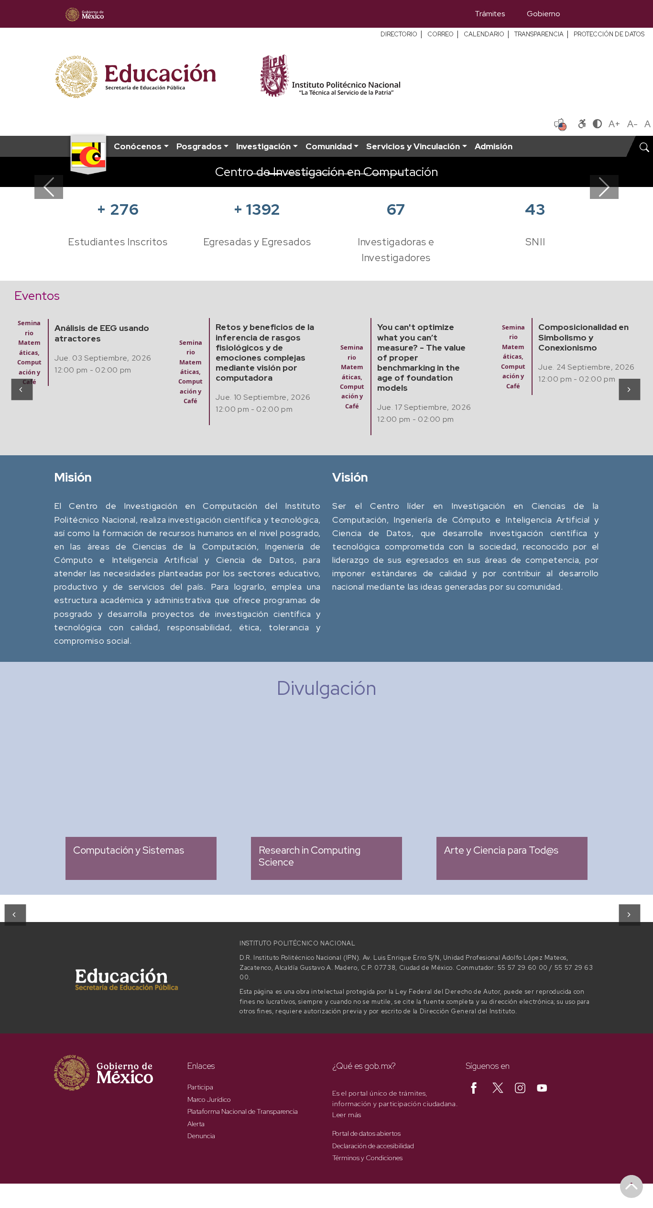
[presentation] (21, 389)
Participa (200, 1087)
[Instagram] (520, 1087)
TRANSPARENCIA (539, 34)
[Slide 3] (292, 173)
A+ (614, 124)
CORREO (440, 34)
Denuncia (201, 1135)
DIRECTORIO (399, 34)
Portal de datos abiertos (366, 1133)
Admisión (493, 146)
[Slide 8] (378, 173)
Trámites (490, 14)
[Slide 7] (361, 173)
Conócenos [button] (138, 146)
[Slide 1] (257, 173)
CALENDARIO (484, 34)
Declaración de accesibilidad (373, 1146)
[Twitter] (498, 1087)
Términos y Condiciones (367, 1157)
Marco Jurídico (209, 1099)
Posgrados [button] (199, 146)
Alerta (196, 1124)
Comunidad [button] (328, 146)
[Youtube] (542, 1087)
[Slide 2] (275, 173)
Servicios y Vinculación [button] (413, 146)
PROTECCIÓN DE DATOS (609, 34)
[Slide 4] (309, 173)
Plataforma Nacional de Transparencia (242, 1111)
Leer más (346, 1114)
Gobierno (543, 14)
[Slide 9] (395, 173)
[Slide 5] (326, 173)
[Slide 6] (344, 173)
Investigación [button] (263, 146)
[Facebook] (473, 1087)
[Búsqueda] (585, 14)
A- (632, 124)
